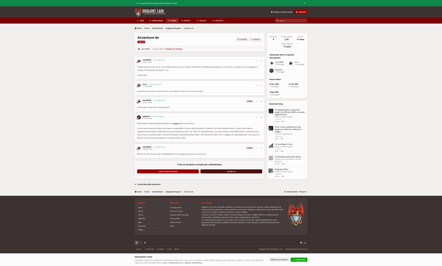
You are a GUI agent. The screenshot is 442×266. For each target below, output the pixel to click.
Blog (139, 222)
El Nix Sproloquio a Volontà (291, 159)
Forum (140, 215)
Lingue (138, 249)
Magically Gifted (281, 169)
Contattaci (160, 249)
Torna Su (303, 192)
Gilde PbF (141, 218)
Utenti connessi (175, 222)
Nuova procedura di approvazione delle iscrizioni (158, 3)
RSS (177, 249)
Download (141, 226)
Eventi (172, 226)
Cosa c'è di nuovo (176, 211)
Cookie (169, 249)
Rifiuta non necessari (279, 260)
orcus (144, 84)
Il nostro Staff (175, 218)
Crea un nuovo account (168, 171)
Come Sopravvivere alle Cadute (288, 157)
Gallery (140, 230)
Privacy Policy (149, 249)
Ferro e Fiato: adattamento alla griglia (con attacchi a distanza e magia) (288, 129)
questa (176, 123)
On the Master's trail (283, 144)
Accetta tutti (300, 260)
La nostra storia (175, 207)
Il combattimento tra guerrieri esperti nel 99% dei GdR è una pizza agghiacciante (290, 112)
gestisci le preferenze (193, 263)
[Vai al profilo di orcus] (139, 85)
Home (140, 207)
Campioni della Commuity (179, 215)
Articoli (140, 211)
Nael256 (277, 159)
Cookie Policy (174, 263)
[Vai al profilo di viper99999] (139, 49)
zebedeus (146, 116)
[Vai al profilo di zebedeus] (139, 117)
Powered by (296, 249)
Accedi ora (231, 171)
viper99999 (145, 49)
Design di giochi (287, 117)
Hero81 (277, 117)
